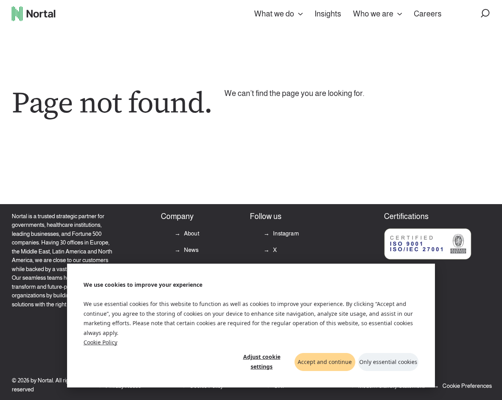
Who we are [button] (373, 13)
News (191, 249)
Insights (328, 13)
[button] (485, 13)
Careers (428, 13)
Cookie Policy (100, 342)
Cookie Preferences (467, 385)
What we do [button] (274, 13)
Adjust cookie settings (261, 361)
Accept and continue (325, 362)
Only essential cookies (388, 362)
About (191, 233)
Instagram (285, 233)
